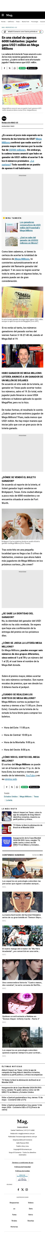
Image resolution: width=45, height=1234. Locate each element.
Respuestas (14, 1203)
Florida (3, 21)
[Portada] (22, 1125)
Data (31, 1209)
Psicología (34, 21)
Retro (30, 1215)
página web (11, 779)
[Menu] (4, 15)
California (11, 21)
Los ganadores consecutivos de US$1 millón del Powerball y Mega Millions (30, 226)
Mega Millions (26, 796)
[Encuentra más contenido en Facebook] (4, 68)
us (14, 1209)
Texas (18, 21)
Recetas (31, 1221)
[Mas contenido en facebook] (18, 1190)
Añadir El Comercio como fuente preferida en (23, 31)
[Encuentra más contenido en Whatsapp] (14, 68)
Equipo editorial (22, 1127)
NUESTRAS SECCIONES (22, 1197)
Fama (14, 1215)
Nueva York (25, 21)
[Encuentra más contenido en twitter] (9, 68)
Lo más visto (9, 809)
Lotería (9, 800)
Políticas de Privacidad (22, 1167)
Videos (30, 1203)
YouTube (30, 775)
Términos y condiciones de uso (22, 1163)
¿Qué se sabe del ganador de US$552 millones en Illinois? (29, 240)
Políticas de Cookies (22, 1171)
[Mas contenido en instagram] (27, 1190)
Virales (14, 1221)
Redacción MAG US (10, 123)
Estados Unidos (11, 796)
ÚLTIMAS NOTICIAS (12, 1066)
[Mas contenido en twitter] (22, 1190)
